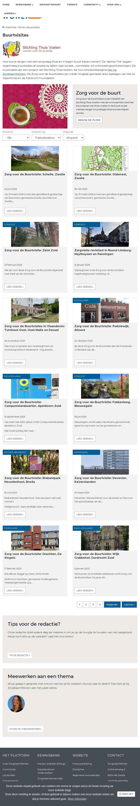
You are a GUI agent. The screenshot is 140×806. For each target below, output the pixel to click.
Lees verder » (15, 210)
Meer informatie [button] (77, 798)
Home (6, 4)
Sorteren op (38, 131)
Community (91, 4)
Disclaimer (78, 769)
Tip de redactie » (20, 655)
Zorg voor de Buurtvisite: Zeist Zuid (31, 250)
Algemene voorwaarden (86, 775)
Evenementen (10, 780)
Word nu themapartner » (25, 729)
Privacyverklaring (82, 763)
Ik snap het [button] (126, 794)
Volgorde (68, 131)
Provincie (8, 131)
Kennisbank (23, 4)
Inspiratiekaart (50, 4)
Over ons (113, 4)
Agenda (9, 13)
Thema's (72, 4)
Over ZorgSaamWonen (16, 763)
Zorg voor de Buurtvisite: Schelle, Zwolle (34, 174)
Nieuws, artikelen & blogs (51, 763)
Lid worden (9, 775)
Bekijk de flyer (89, 120)
